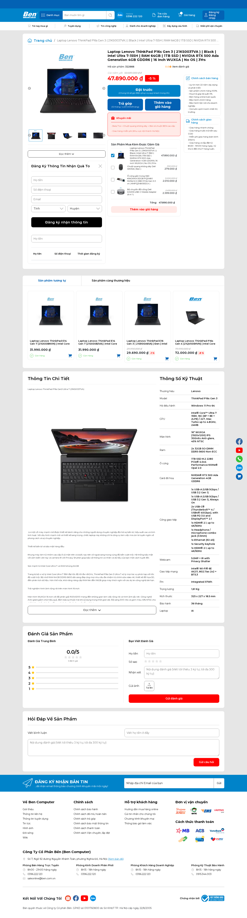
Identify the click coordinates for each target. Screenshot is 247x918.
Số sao (133, 662)
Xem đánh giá (180, 66)
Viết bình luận (37, 732)
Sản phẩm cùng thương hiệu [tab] (111, 280)
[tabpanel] (123, 327)
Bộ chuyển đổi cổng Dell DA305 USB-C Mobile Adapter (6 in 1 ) (141, 192)
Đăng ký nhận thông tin (66, 222)
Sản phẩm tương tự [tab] (52, 280)
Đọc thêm (65, 153)
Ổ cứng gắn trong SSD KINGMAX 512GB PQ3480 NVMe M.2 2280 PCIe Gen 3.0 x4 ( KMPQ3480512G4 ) (141, 180)
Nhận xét (135, 672)
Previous (29, 88)
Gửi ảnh (134, 686)
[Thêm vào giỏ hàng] (70, 359)
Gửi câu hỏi (206, 762)
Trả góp (125, 104)
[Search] (110, 15)
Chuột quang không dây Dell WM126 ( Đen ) (141, 167)
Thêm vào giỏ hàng (144, 209)
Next (104, 88)
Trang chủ (43, 40)
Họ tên (133, 653)
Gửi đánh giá (174, 698)
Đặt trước (144, 91)
